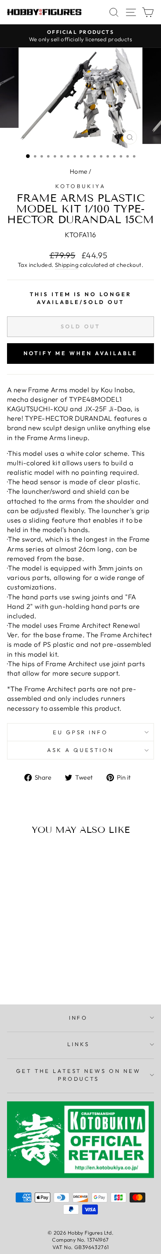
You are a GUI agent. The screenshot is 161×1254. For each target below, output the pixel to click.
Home (79, 171)
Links (78, 1044)
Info (78, 1017)
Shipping (66, 265)
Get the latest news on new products (78, 1075)
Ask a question (80, 750)
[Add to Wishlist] (17, 857)
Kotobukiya (80, 186)
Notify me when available (80, 353)
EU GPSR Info (81, 732)
